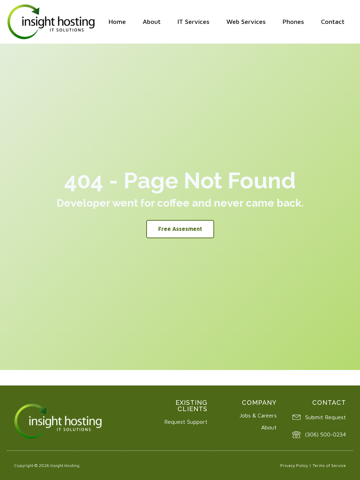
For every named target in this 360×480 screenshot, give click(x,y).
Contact (333, 21)
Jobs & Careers (258, 415)
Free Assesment (180, 229)
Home (117, 21)
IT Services (194, 21)
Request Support (185, 422)
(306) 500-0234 (325, 434)
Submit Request (325, 417)
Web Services (246, 21)
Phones (293, 21)
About (152, 21)
